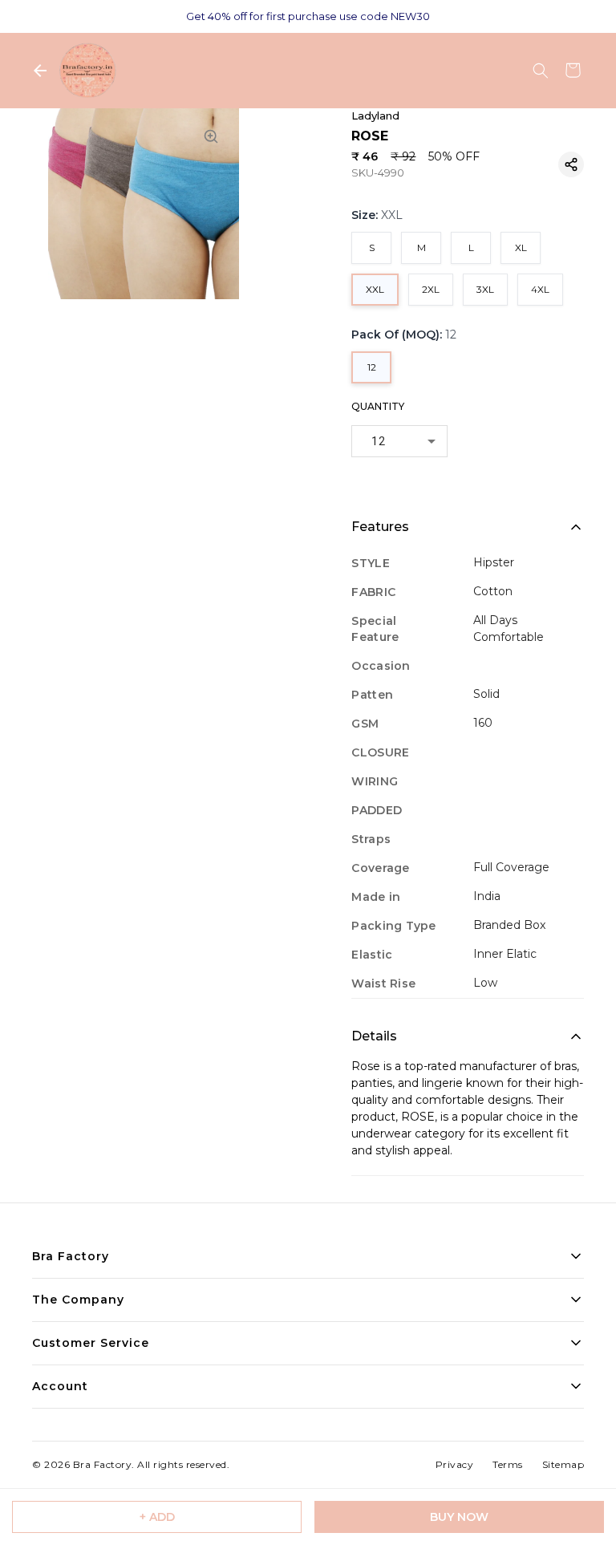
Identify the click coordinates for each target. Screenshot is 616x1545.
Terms (507, 1464)
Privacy (455, 1464)
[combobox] (399, 441)
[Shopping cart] (572, 70)
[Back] (40, 70)
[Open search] (541, 71)
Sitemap (563, 1464)
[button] (571, 164)
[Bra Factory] (87, 71)
